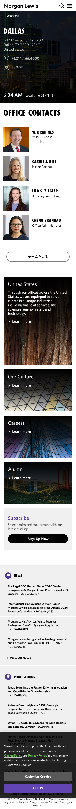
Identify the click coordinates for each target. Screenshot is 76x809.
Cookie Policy (13, 755)
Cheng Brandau (46, 220)
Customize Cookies (38, 777)
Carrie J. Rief (44, 162)
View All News (20, 658)
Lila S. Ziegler (45, 191)
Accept (38, 788)
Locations (13, 15)
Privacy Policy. (37, 755)
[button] (62, 6)
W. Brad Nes (43, 132)
